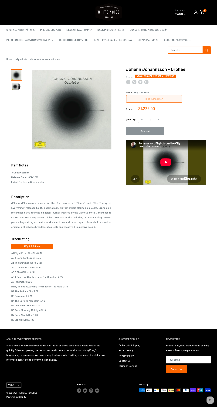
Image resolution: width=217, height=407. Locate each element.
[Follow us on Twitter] (85, 390)
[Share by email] (146, 81)
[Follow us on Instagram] (91, 390)
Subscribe (176, 369)
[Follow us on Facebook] (79, 390)
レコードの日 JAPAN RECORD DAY (113, 39)
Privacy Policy (126, 355)
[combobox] (185, 49)
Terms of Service (128, 365)
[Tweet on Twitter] (140, 81)
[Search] (206, 49)
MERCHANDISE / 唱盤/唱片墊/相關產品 (28, 39)
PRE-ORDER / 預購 (50, 29)
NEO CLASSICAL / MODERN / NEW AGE (156, 76)
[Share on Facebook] (128, 81)
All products (21, 59)
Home (9, 59)
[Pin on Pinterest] (134, 81)
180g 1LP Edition (32, 246)
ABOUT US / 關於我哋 (175, 39)
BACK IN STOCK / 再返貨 (110, 29)
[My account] (195, 12)
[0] (202, 12)
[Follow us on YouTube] (97, 390)
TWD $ (11, 385)
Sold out (145, 131)
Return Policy (126, 350)
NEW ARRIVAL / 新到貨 (79, 29)
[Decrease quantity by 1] (141, 119)
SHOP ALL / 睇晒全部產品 (20, 29)
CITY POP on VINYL (148, 39)
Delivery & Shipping (129, 345)
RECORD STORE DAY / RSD (73, 39)
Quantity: (131, 119)
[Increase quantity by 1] (158, 119)
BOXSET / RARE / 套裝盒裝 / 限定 (148, 29)
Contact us (125, 360)
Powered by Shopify (16, 397)
